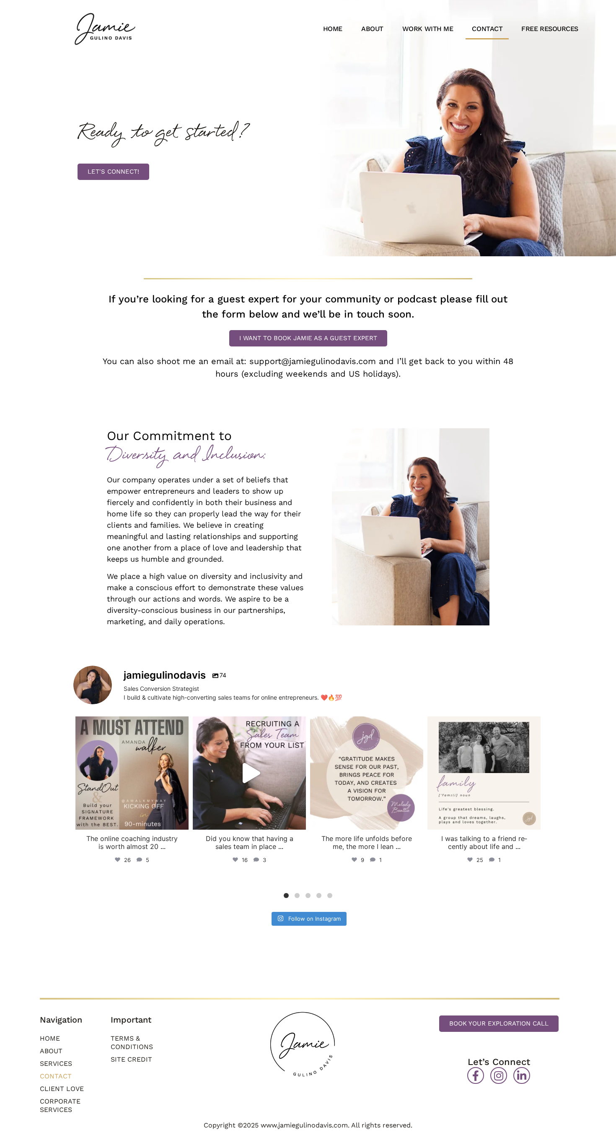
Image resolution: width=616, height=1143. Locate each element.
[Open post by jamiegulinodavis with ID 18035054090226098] (132, 773)
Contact (487, 29)
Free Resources (549, 29)
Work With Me (427, 29)
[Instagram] (498, 1075)
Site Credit (131, 1059)
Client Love (62, 1089)
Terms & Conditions (132, 1042)
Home (332, 29)
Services (56, 1063)
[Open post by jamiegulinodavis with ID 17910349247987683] (249, 773)
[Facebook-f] (475, 1075)
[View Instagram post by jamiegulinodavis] (180, 819)
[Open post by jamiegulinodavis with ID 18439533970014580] (484, 773)
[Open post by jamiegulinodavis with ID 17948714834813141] (366, 773)
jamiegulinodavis (130, 724)
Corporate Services (60, 1105)
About (372, 29)
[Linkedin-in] (521, 1075)
